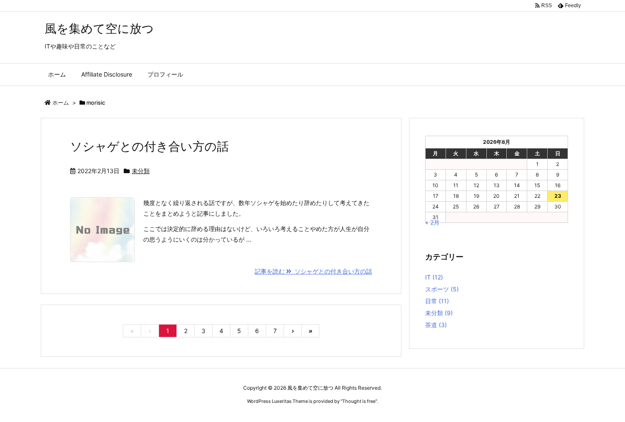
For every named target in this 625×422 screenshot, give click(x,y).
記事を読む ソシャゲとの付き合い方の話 (313, 271)
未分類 (141, 170)
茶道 (436, 324)
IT (434, 277)
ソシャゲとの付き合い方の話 (149, 146)
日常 (437, 301)
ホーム (60, 102)
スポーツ (442, 289)
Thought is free (358, 401)
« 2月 (432, 222)
